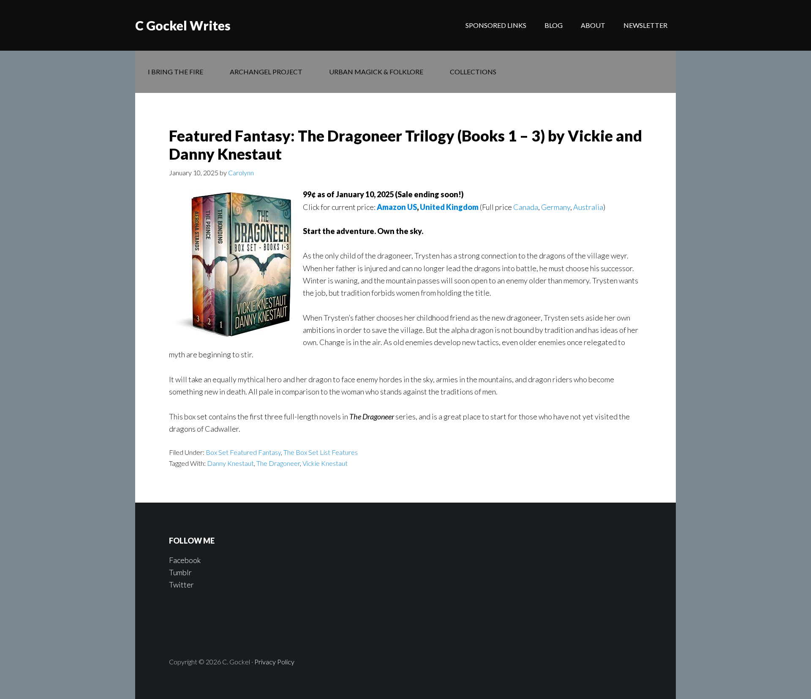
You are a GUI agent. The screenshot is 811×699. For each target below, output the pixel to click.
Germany (555, 207)
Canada (525, 207)
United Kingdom (449, 207)
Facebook (185, 560)
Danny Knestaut (230, 463)
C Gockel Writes (183, 25)
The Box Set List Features (320, 452)
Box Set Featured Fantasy (243, 452)
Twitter (181, 584)
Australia (588, 207)
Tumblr (180, 572)
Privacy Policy (274, 662)
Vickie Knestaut (325, 463)
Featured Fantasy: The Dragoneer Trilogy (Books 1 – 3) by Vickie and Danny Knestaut (405, 144)
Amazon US (397, 207)
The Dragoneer (278, 463)
